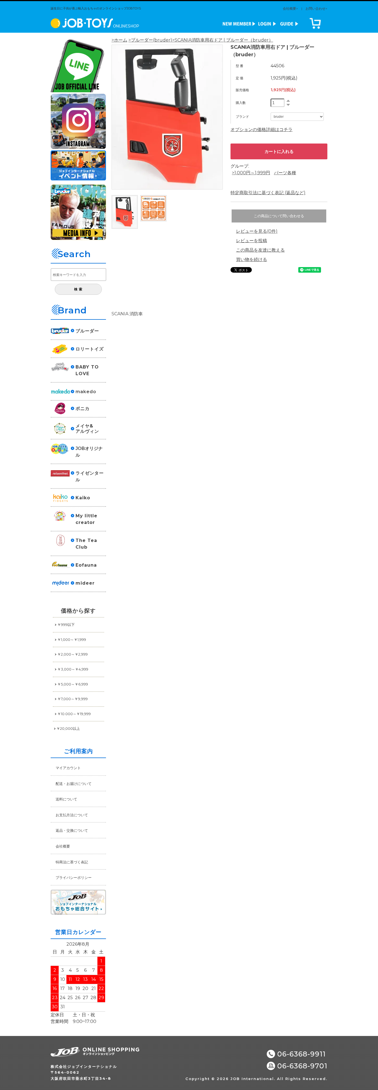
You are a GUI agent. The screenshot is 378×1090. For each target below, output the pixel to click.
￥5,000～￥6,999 (72, 684)
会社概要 (63, 846)
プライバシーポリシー (74, 877)
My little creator (86, 519)
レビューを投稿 (251, 240)
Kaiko (83, 497)
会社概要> (290, 8)
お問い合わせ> (316, 8)
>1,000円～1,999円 (251, 172)
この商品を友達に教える (260, 250)
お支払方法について (72, 815)
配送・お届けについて (74, 783)
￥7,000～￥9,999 (72, 699)
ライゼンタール (90, 476)
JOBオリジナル (89, 452)
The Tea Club (86, 544)
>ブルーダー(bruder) (150, 40)
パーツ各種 (285, 172)
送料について (66, 799)
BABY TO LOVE (87, 370)
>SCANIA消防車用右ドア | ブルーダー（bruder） (222, 40)
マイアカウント (68, 768)
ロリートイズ (90, 349)
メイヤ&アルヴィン (87, 428)
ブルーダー (87, 331)
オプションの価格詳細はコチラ (261, 129)
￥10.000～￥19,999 (74, 714)
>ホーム (119, 40)
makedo (86, 391)
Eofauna (86, 565)
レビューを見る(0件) (257, 231)
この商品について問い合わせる (279, 216)
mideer (85, 583)
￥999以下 (66, 624)
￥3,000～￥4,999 (72, 669)
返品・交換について (72, 830)
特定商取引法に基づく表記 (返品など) (268, 192)
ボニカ (83, 408)
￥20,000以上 (68, 728)
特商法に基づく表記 (72, 862)
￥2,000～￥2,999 (72, 654)
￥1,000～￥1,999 (71, 639)
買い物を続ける (251, 259)
